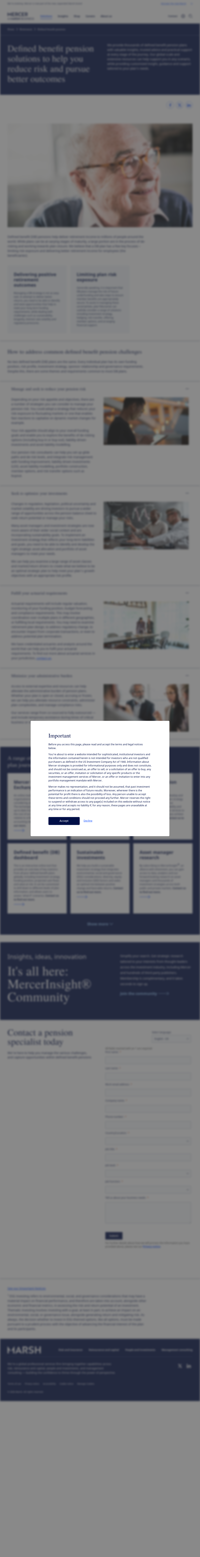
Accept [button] (64, 821)
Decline (88, 821)
